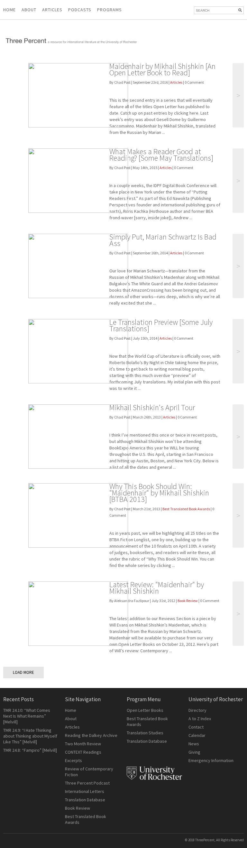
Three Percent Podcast (87, 783)
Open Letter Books (145, 710)
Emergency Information (210, 760)
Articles (176, 82)
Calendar (197, 735)
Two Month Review (83, 744)
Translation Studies (145, 733)
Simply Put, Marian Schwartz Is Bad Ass (162, 240)
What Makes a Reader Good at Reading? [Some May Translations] (161, 154)
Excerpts (73, 760)
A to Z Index (199, 718)
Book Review (188, 600)
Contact (196, 727)
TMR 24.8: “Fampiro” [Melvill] (30, 750)
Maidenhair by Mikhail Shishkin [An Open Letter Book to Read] (162, 69)
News (193, 744)
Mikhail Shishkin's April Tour (152, 407)
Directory (197, 710)
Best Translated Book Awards (186, 508)
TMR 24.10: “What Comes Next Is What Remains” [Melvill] (26, 716)
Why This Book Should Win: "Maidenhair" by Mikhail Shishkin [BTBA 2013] (159, 492)
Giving (194, 752)
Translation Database (85, 800)
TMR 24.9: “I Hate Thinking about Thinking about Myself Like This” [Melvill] (30, 736)
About (29, 10)
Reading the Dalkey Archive (91, 735)
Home (9, 10)
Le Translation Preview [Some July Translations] (161, 325)
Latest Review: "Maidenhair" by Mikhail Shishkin (156, 587)
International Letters (84, 791)
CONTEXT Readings (83, 752)
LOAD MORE (23, 672)
